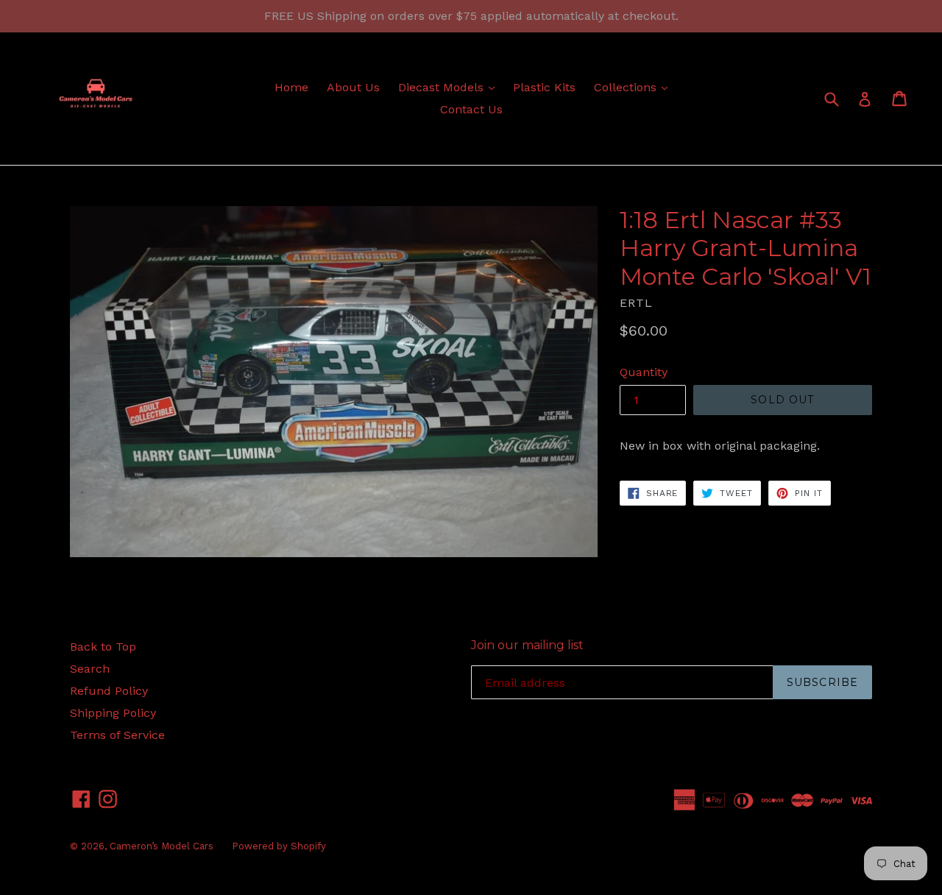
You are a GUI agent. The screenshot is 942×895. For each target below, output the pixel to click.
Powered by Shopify (279, 846)
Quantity (643, 372)
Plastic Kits (544, 87)
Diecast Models (450, 86)
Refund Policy (109, 691)
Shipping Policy (113, 713)
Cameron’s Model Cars (161, 846)
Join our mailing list (527, 645)
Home (291, 87)
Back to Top (103, 647)
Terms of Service (117, 735)
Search (90, 669)
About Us (353, 87)
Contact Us (471, 109)
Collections (634, 86)
